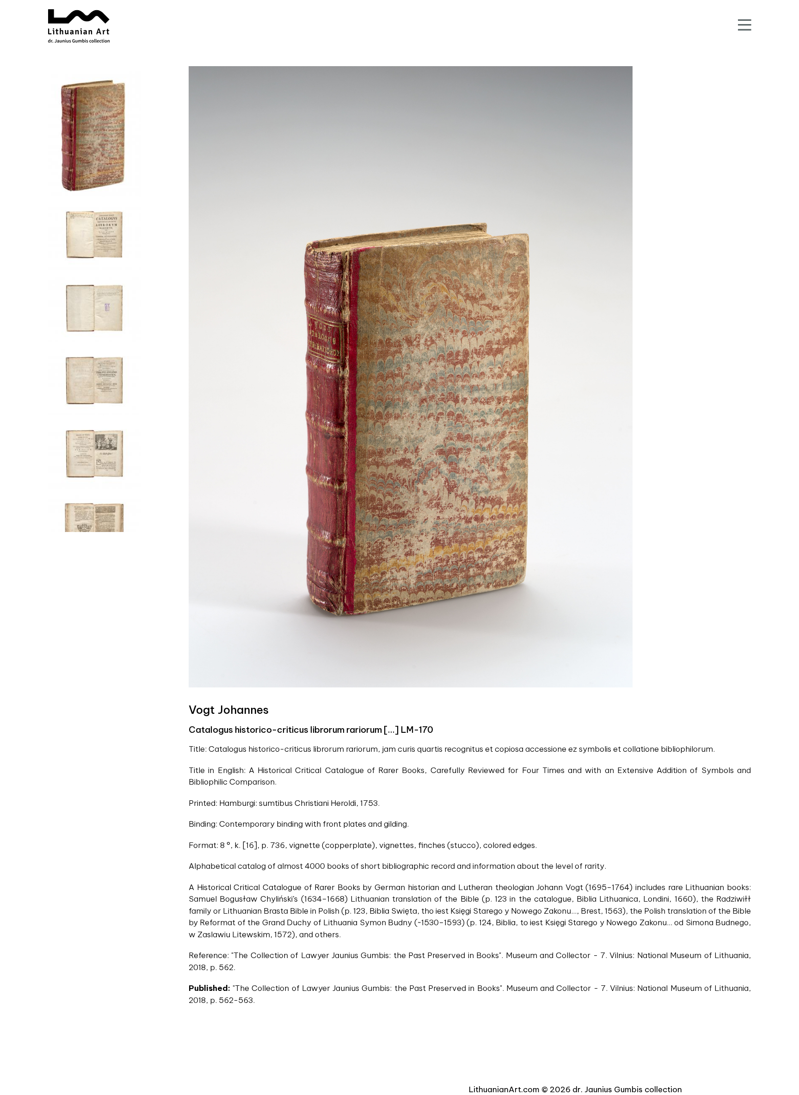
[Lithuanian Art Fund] (79, 26)
